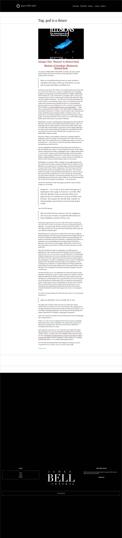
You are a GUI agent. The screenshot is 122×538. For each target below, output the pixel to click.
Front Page (76, 6)
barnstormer (62, 151)
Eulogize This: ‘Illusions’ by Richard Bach (58, 61)
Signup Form (101, 477)
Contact (20, 474)
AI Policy (21, 476)
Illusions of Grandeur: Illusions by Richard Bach (61, 66)
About (20, 472)
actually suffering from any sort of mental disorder (63, 107)
